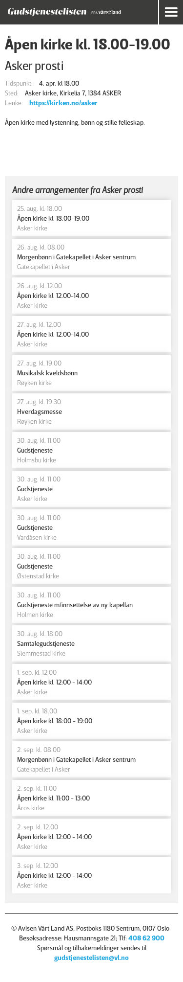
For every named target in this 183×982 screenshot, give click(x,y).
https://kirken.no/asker (63, 102)
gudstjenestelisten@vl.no (91, 957)
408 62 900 (146, 938)
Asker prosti (34, 65)
